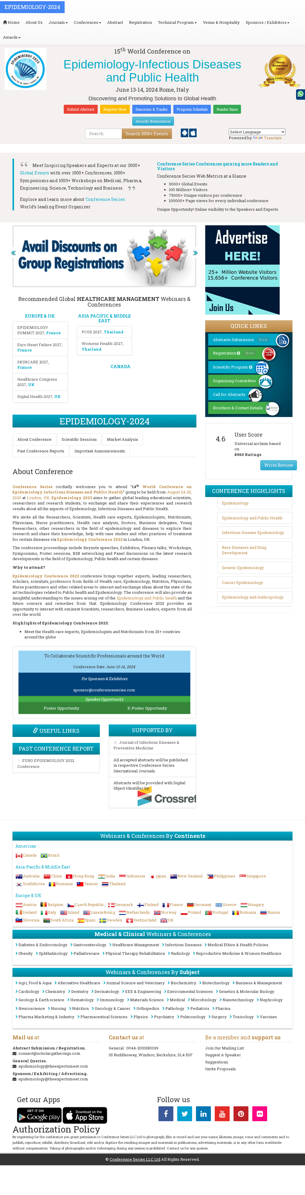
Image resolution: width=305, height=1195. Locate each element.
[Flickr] (259, 1115)
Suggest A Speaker (223, 1054)
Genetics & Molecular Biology (246, 991)
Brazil (53, 855)
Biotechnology (216, 982)
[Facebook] (165, 1115)
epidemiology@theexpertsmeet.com (53, 1066)
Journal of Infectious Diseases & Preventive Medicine (146, 745)
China (56, 876)
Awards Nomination (153, 121)
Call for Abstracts (229, 394)
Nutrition (80, 1008)
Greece (229, 904)
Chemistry (55, 991)
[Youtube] (222, 1115)
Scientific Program (231, 367)
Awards (10, 37)
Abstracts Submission (240, 339)
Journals (57, 22)
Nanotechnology (238, 999)
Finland (151, 904)
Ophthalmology (53, 953)
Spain (90, 920)
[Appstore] (193, 132)
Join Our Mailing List (224, 1048)
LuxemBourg (103, 912)
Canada (30, 855)
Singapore (256, 876)
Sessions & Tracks (152, 109)
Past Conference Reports (40, 451)
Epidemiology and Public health (147, 598)
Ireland (30, 912)
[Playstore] (185, 132)
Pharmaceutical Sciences (103, 1016)
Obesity (25, 953)
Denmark (124, 904)
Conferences (86, 22)
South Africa (62, 920)
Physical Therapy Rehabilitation (135, 953)
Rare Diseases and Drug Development (244, 550)
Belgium (55, 904)
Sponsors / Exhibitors (266, 22)
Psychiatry (164, 1016)
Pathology (174, 1008)
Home (13, 22)
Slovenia (31, 920)
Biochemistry (183, 982)
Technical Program (176, 22)
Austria (29, 904)
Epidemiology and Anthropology (253, 597)
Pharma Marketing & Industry (46, 1016)
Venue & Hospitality (221, 22)
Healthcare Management (135, 944)
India (110, 876)
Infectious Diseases (183, 944)
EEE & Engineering (143, 991)
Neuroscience (31, 1008)
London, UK (38, 497)
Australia (31, 876)
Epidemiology (235, 503)
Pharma (222, 1008)
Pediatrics (199, 1008)
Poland (194, 912)
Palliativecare (86, 953)
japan (161, 876)
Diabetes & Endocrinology (42, 944)
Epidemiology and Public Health (252, 518)
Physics (140, 1016)
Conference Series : (106, 199)
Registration (140, 22)
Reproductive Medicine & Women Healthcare (238, 953)
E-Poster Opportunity (147, 708)
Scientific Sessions (79, 439)
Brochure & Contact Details (238, 407)
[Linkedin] (203, 1115)
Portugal (220, 912)
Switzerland (144, 920)
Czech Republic (89, 904)
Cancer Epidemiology (242, 582)
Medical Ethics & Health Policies (238, 944)
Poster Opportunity (61, 708)
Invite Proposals (220, 1068)
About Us (34, 22)
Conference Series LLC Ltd (135, 1159)
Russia (273, 912)
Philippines (224, 876)
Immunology (112, 999)
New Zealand (190, 876)
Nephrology (271, 999)
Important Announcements (99, 451)
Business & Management (259, 982)
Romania (64, 883)
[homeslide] (13, 252)
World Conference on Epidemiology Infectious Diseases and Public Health (102, 489)
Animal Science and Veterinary (135, 982)
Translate (273, 137)
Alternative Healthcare (78, 982)
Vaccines (268, 1016)
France (176, 904)
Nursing (58, 1008)
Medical (177, 999)
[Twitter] (184, 1115)
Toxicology (243, 1016)
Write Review (278, 465)
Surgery (219, 1016)
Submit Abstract (80, 109)
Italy (52, 912)
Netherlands (138, 912)
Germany (202, 904)
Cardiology (28, 991)
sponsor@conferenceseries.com (104, 690)
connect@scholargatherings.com (49, 1053)
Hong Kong (83, 876)
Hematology (82, 999)
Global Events (34, 173)
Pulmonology (193, 1016)
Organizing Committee (234, 380)
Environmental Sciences (190, 991)
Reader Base (227, 109)
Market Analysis (122, 439)
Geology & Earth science (41, 999)
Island (73, 912)
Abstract (115, 22)
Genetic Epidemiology (243, 567)
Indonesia (135, 876)
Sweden (114, 920)
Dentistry (79, 991)
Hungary (256, 904)
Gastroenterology (89, 944)
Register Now (115, 109)
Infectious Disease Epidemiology (253, 532)
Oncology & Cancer (112, 1008)
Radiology (180, 953)
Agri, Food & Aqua (35, 982)
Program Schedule (192, 109)
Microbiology (204, 999)
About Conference (34, 439)
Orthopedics (147, 1008)
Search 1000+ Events (147, 133)
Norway (169, 912)
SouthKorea (34, 883)
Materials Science (147, 999)
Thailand (117, 883)
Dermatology (106, 991)
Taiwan (91, 883)
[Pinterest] (241, 1115)
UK (171, 920)
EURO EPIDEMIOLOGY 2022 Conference (45, 763)
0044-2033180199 (142, 1048)
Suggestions (216, 1062)
